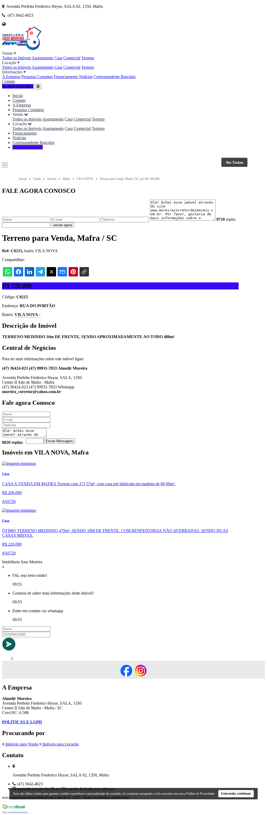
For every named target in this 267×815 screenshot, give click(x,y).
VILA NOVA (27, 314)
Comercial (71, 58)
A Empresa (11, 76)
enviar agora (62, 225)
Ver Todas (234, 162)
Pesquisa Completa (37, 76)
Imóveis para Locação (60, 744)
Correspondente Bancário (115, 76)
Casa (58, 58)
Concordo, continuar (236, 793)
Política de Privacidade (200, 793)
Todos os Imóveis (16, 58)
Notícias (86, 76)
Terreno (87, 58)
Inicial (18, 95)
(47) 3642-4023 (29, 147)
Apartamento (42, 58)
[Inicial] (21, 48)
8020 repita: (12, 442)
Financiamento (66, 76)
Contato (8, 81)
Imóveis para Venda (21, 744)
